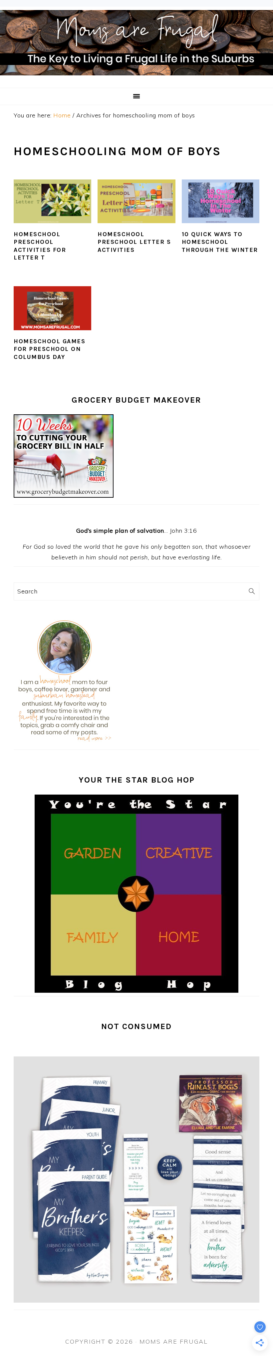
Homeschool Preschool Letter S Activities (134, 242)
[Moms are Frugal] (136, 79)
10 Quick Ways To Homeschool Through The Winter (220, 242)
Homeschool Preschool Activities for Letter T (40, 246)
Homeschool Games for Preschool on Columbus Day (49, 349)
